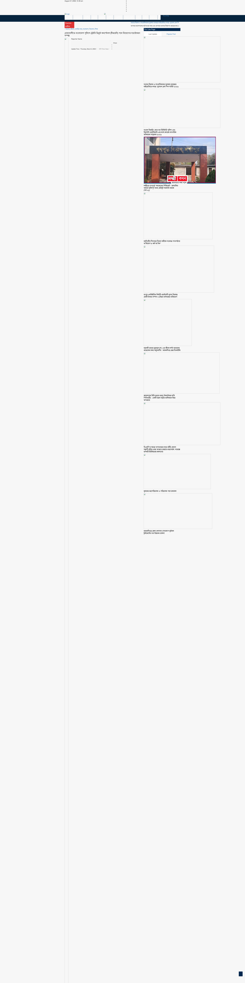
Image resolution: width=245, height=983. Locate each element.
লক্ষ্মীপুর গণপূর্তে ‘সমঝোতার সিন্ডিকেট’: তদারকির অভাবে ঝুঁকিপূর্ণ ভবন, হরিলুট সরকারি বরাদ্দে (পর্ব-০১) (161, 188)
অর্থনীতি (110, 17)
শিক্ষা (96, 29)
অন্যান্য (153, 17)
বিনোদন (91, 29)
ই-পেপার (166, 16)
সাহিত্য (146, 17)
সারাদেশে (77, 17)
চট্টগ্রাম (72, 29)
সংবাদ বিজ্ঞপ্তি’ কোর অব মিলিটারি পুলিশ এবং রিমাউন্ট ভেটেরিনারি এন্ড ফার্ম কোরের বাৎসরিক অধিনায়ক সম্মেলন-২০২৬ (160, 132)
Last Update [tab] (153, 34)
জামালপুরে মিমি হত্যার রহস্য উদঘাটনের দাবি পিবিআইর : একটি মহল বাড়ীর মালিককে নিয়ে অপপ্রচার (159, 397)
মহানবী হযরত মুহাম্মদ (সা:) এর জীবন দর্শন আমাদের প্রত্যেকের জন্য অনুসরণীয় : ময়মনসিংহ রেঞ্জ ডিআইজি (162, 349)
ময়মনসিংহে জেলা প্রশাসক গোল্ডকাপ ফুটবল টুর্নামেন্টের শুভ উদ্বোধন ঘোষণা (159, 532)
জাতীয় (69, 17)
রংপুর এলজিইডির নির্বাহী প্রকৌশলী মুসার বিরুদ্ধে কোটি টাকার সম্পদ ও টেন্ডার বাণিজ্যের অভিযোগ (161, 295)
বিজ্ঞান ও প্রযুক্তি (129, 17)
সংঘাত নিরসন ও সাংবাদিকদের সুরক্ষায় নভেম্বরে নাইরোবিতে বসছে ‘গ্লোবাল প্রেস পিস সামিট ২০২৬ (139, 23)
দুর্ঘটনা (138, 17)
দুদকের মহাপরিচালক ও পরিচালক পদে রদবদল (160, 491)
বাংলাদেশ (86, 29)
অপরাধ (94, 17)
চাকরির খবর (78, 29)
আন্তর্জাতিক (118, 17)
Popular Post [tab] (171, 34)
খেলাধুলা (102, 17)
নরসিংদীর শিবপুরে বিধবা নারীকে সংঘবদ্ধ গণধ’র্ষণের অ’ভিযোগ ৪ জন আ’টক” (162, 242)
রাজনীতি (86, 17)
